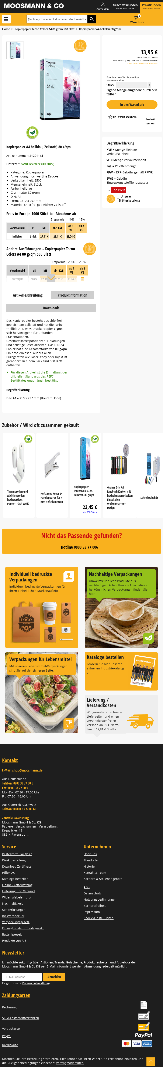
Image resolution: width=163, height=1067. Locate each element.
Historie (89, 866)
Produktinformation (72, 295)
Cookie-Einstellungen (99, 918)
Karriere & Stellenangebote (103, 879)
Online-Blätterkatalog (17, 885)
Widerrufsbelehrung (16, 897)
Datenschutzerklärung (36, 983)
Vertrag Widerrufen (70, 1063)
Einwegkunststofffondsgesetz (23, 928)
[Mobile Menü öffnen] (6, 19)
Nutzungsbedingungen (100, 899)
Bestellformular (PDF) (17, 854)
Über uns (90, 854)
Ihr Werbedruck (13, 916)
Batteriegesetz (12, 934)
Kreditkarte (10, 1045)
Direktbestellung (14, 860)
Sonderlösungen (13, 910)
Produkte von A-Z (14, 941)
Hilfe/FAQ (8, 873)
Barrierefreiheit (95, 906)
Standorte (91, 860)
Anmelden (54, 977)
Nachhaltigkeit (12, 903)
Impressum (92, 912)
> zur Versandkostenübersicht (142, 63)
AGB (87, 887)
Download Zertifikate (16, 866)
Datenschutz (92, 893)
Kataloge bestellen (15, 879)
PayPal (6, 1036)
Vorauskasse (11, 1029)
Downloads (51, 307)
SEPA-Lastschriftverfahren (20, 1018)
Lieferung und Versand (18, 891)
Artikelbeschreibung (27, 295)
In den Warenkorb (132, 104)
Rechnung (9, 1007)
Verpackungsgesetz (16, 922)
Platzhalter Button (125, 120)
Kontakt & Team (95, 873)
